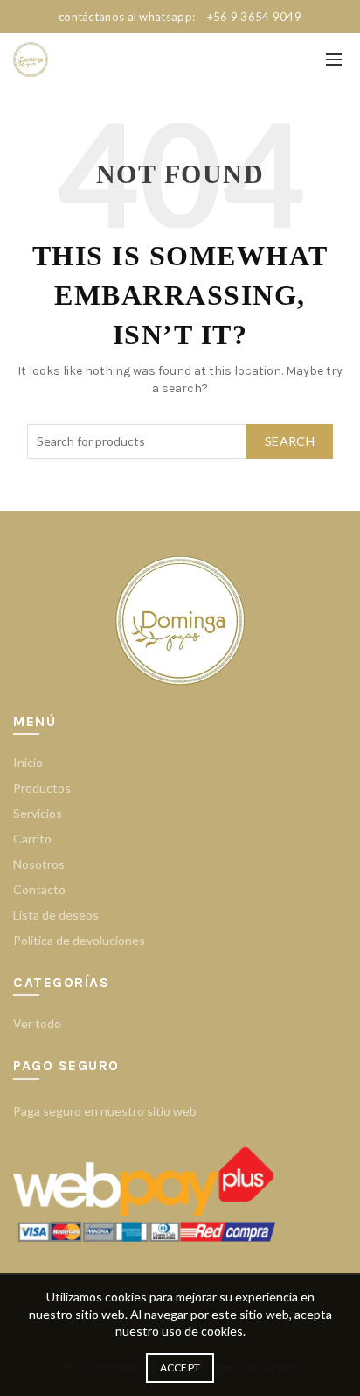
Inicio (28, 762)
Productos (42, 787)
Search (290, 441)
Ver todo (37, 1023)
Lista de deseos (56, 914)
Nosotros (39, 864)
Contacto (39, 889)
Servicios (37, 813)
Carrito (32, 838)
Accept (180, 1367)
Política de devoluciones (79, 940)
